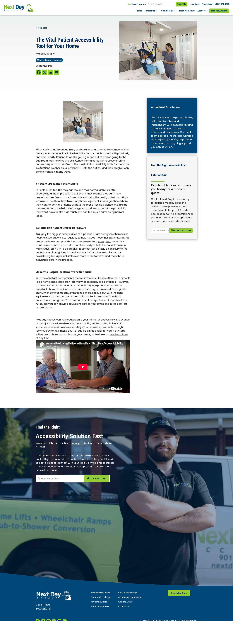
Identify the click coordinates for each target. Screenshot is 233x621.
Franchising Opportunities (130, 597)
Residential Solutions (100, 592)
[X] (44, 72)
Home (139, 10)
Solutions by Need (99, 602)
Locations (194, 4)
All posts (42, 28)
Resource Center (187, 10)
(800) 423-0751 (222, 4)
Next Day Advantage (128, 592)
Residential (150, 10)
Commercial (167, 10)
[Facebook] (38, 72)
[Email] (56, 72)
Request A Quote (218, 10)
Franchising (207, 4)
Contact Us (123, 606)
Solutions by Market (100, 606)
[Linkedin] (50, 72)
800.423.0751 (43, 609)
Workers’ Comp (125, 602)
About (200, 10)
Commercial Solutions (101, 597)
